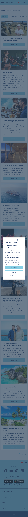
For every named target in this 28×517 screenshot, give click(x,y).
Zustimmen (14, 267)
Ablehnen (14, 272)
